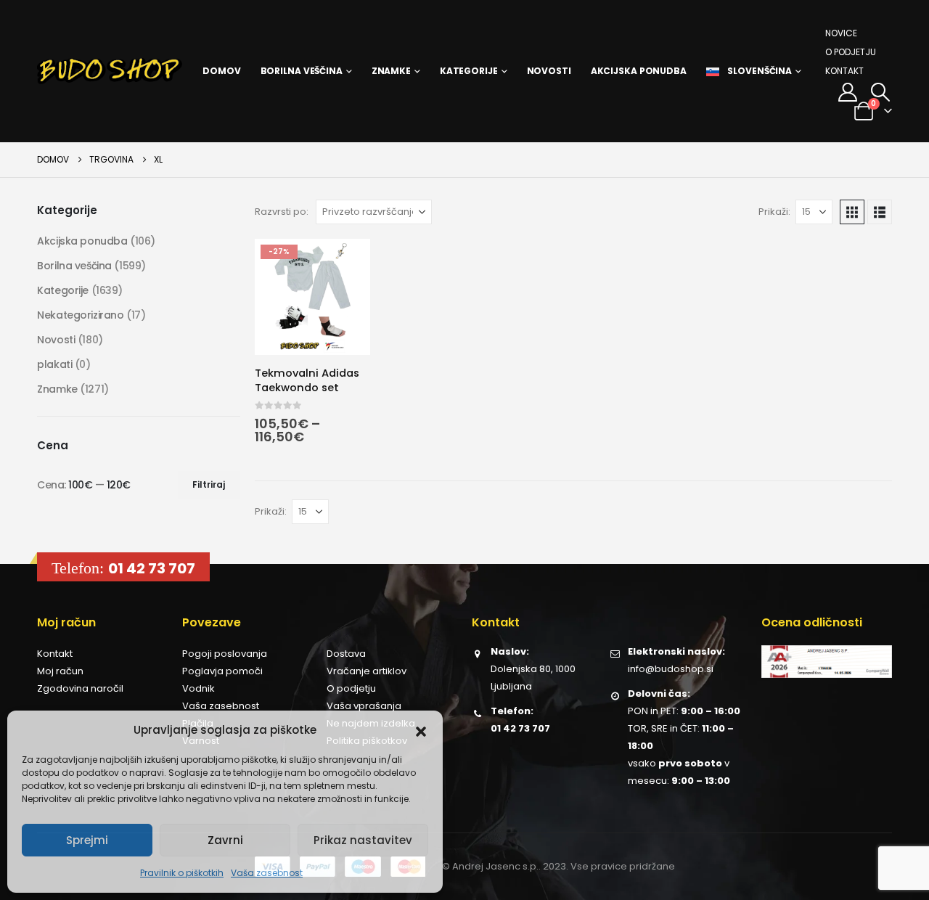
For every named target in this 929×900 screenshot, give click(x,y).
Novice (841, 33)
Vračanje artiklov (366, 671)
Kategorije (469, 71)
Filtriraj (208, 484)
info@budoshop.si (670, 669)
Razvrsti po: (281, 211)
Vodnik (198, 688)
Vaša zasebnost (267, 873)
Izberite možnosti (346, 263)
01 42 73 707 (151, 568)
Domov (221, 71)
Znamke (391, 71)
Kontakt (844, 71)
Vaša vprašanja (364, 706)
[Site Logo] (109, 71)
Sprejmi (87, 840)
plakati (54, 364)
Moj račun (60, 671)
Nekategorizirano (80, 315)
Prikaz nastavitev (363, 840)
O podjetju (850, 52)
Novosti (549, 71)
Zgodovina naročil (80, 688)
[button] (421, 730)
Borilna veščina (302, 71)
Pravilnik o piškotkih (182, 873)
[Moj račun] (847, 92)
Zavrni (225, 840)
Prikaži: (774, 211)
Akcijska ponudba (639, 71)
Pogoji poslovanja (224, 653)
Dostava (346, 653)
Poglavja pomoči (222, 671)
